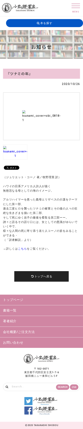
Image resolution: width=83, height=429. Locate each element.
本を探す (45, 23)
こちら (22, 248)
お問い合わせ (13, 342)
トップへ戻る (43, 276)
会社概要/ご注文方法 (19, 332)
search (62, 387)
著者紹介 (10, 321)
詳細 (74, 387)
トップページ (13, 300)
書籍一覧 (10, 310)
